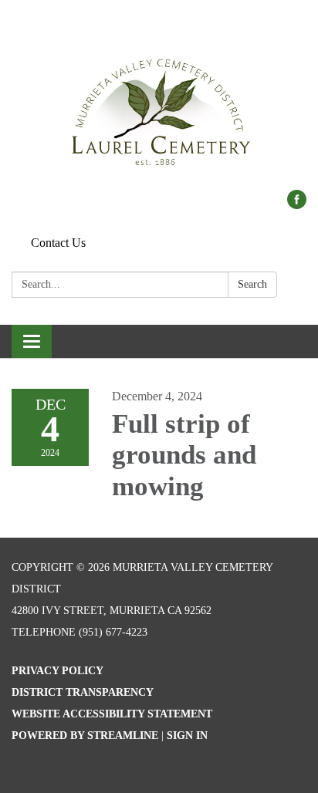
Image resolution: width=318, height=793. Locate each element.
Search (252, 284)
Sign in (187, 735)
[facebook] (296, 204)
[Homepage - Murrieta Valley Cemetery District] (159, 102)
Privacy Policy (57, 671)
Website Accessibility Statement (112, 714)
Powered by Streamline (85, 735)
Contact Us (58, 242)
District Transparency (83, 692)
